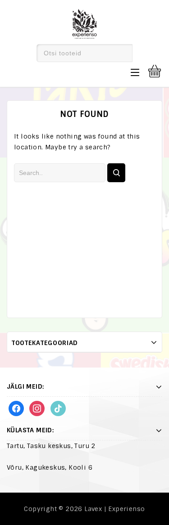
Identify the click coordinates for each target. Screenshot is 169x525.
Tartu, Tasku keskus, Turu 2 (51, 446)
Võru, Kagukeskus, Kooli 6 (49, 467)
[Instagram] (37, 408)
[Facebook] (16, 408)
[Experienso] (84, 22)
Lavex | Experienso (114, 509)
